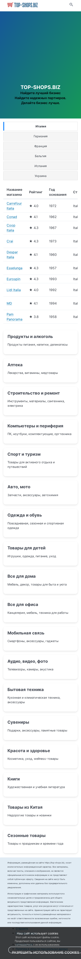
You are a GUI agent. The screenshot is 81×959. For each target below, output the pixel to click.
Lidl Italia (14, 290)
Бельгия (40, 156)
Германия (41, 136)
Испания (40, 166)
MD (9, 303)
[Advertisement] (40, 52)
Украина (41, 176)
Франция (40, 146)
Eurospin (13, 279)
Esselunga (14, 268)
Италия (41, 126)
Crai (10, 241)
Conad (12, 217)
